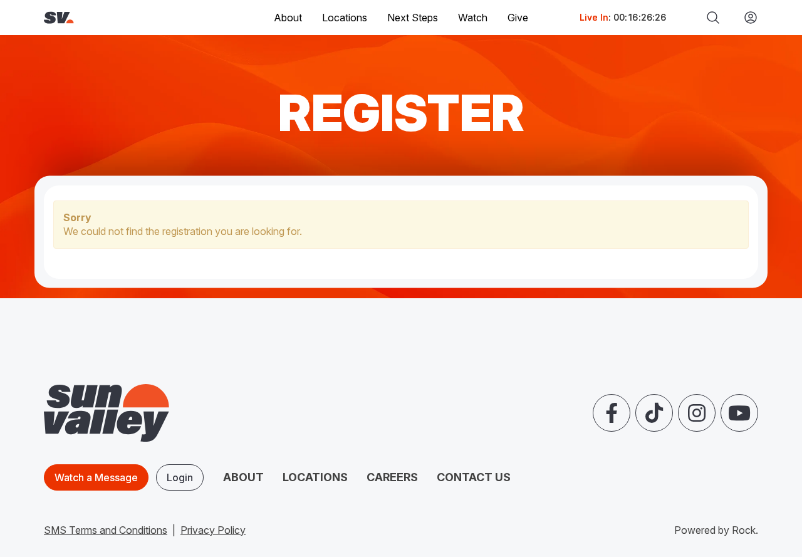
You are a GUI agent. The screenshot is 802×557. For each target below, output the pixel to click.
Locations (344, 17)
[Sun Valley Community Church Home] (95, 17)
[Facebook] (611, 413)
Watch (472, 17)
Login (180, 477)
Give (518, 17)
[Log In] (745, 17)
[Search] (713, 17)
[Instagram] (697, 413)
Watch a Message (96, 477)
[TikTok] (654, 413)
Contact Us (474, 477)
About (243, 477)
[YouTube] (739, 413)
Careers (392, 477)
